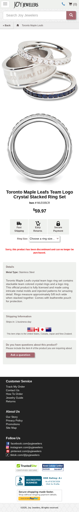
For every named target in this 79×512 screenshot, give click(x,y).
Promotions (13, 424)
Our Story (12, 416)
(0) (75, 4)
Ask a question (20, 354)
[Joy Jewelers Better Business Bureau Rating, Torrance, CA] (39, 481)
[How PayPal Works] (39, 495)
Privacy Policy (14, 420)
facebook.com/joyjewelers (26, 443)
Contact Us (12, 390)
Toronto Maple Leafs (32, 25)
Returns (11, 401)
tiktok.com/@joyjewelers (25, 454)
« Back (7, 25)
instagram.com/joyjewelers (26, 447)
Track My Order (15, 386)
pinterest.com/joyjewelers (26, 451)
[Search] (71, 15)
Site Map (11, 427)
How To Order (14, 393)
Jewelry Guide (14, 397)
